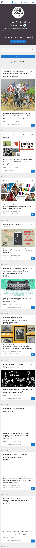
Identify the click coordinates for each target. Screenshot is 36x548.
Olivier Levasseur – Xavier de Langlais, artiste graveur (13, 366)
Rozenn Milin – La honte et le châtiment (13, 226)
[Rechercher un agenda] (32, 50)
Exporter (19, 37)
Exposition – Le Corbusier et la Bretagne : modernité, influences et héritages (15, 500)
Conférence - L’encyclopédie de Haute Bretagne (16, 136)
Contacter (9, 37)
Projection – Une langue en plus (14, 181)
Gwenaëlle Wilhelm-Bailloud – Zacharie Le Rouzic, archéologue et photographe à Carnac (15, 320)
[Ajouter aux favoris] (32, 71)
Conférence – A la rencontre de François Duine (13, 410)
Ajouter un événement (19, 41)
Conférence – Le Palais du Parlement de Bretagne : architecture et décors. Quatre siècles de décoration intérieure (15, 272)
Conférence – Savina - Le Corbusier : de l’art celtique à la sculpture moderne (15, 457)
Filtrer (19, 56)
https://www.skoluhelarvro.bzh (18, 33)
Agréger (29, 37)
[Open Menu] (33, 2)
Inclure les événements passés (18, 62)
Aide (15, 2)
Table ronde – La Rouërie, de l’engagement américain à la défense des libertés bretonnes (15, 73)
